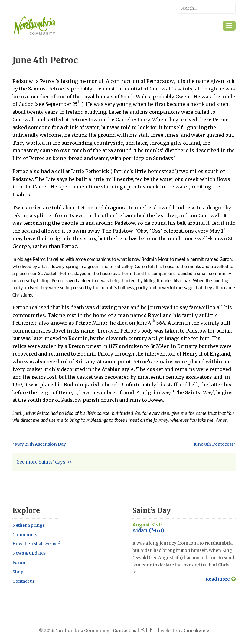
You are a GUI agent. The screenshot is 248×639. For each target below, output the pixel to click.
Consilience (196, 630)
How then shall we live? (36, 543)
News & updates (29, 553)
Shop (17, 572)
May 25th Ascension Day (40, 444)
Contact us (23, 581)
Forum (19, 562)
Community (25, 534)
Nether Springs (28, 525)
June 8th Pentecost (214, 444)
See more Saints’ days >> (44, 462)
